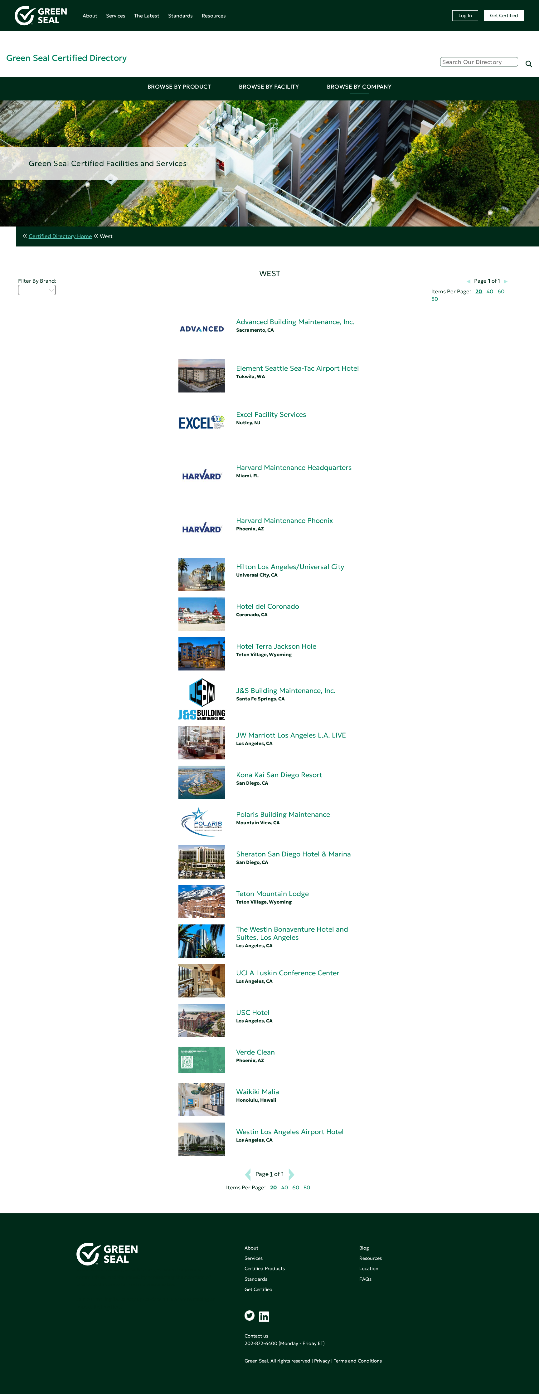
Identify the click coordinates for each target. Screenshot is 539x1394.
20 (478, 291)
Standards (180, 15)
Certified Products (265, 1268)
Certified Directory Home (60, 236)
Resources (214, 15)
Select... (33, 290)
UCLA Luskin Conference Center (287, 973)
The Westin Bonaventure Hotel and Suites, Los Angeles (292, 933)
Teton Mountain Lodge (272, 894)
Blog (364, 1248)
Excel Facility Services (271, 414)
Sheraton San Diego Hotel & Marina (293, 854)
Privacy (322, 1361)
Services (115, 15)
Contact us (256, 1336)
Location (368, 1268)
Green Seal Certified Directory (66, 58)
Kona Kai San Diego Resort (279, 775)
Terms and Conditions (358, 1361)
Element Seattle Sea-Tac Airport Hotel (297, 368)
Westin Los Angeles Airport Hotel (290, 1132)
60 (501, 291)
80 (434, 299)
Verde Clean (255, 1052)
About (90, 15)
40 (490, 291)
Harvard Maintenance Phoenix (284, 520)
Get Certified (504, 15)
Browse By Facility (269, 86)
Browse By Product (179, 86)
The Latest (146, 15)
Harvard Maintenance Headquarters (294, 467)
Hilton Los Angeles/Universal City (290, 567)
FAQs (365, 1279)
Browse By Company (359, 86)
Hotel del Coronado (267, 606)
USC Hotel (253, 1012)
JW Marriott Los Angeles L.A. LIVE (291, 735)
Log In (465, 15)
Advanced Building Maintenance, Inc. (295, 322)
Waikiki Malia (257, 1092)
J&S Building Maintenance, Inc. (286, 690)
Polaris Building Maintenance (283, 814)
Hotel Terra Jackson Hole (276, 646)
